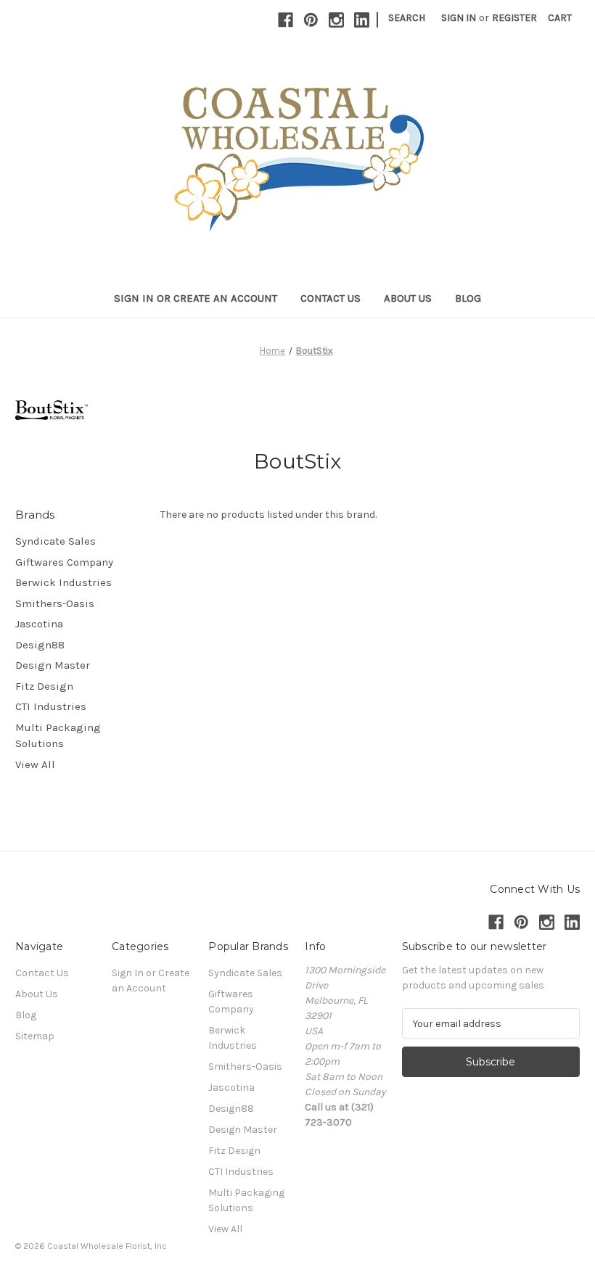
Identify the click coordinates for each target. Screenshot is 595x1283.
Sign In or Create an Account (195, 298)
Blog (468, 298)
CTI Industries (50, 706)
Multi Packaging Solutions (58, 736)
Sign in (458, 18)
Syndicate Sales (55, 541)
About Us (408, 298)
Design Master (52, 665)
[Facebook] (285, 20)
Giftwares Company (64, 562)
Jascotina (39, 623)
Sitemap (34, 1036)
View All (35, 764)
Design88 (40, 644)
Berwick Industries (63, 582)
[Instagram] (336, 20)
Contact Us (330, 298)
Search (406, 18)
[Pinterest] (311, 20)
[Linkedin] (361, 20)
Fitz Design (44, 686)
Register (514, 18)
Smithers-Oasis (54, 603)
